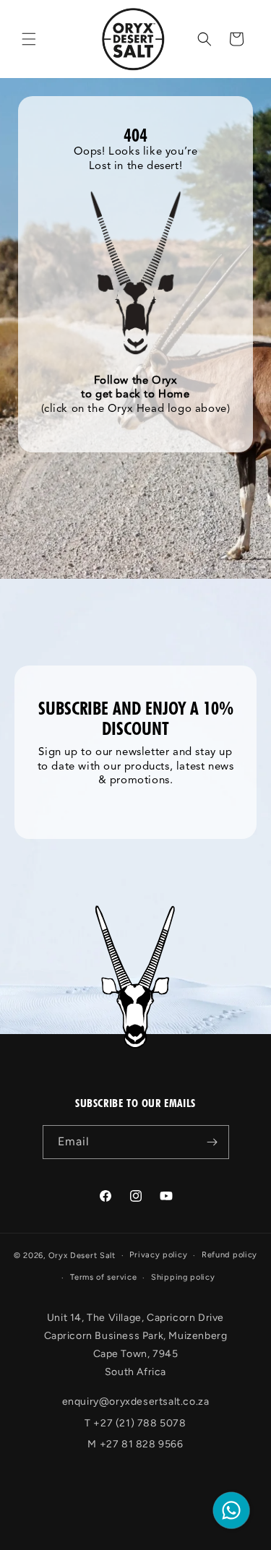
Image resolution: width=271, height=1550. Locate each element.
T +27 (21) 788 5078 (135, 1423)
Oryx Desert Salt (82, 1255)
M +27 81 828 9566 (135, 1444)
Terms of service (103, 1277)
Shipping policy (183, 1277)
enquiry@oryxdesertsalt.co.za (136, 1401)
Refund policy (229, 1255)
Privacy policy (158, 1255)
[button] (29, 39)
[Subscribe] (212, 1142)
